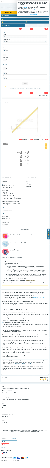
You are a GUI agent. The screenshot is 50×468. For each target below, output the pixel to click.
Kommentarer (7, 25)
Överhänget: (5, 57)
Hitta (15, 438)
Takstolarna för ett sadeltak (7, 412)
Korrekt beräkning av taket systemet (23, 363)
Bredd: (4, 52)
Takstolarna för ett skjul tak (7, 414)
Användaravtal (5, 424)
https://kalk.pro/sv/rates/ (30, 280)
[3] (44, 379)
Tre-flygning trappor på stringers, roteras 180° (11, 397)
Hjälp (29, 22)
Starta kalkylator (8, 12)
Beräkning (6, 15)
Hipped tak (4, 407)
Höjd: (4, 47)
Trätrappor (4, 386)
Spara (5, 22)
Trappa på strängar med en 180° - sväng (10, 394)
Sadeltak (4, 405)
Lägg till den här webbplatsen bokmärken (10, 441)
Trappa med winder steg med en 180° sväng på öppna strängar (15, 399)
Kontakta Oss (5, 422)
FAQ (3, 418)
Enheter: (5, 34)
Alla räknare (4, 9)
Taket (3, 401)
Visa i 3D (5, 18)
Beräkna (25, 83)
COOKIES (25, 7)
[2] (42, 379)
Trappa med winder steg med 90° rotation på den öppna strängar (15, 388)
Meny (5, 1)
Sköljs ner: (5, 66)
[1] (40, 379)
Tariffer (3, 420)
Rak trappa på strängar (7, 390)
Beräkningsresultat (32, 18)
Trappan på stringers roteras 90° (9, 392)
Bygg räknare (5, 416)
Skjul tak (3, 403)
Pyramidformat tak (6, 409)
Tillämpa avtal (33, 14)
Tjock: (4, 75)
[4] (45, 379)
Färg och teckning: (7, 39)
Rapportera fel (6, 444)
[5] (47, 379)
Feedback (5, 283)
